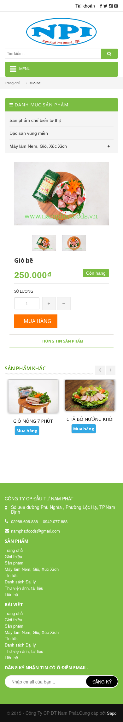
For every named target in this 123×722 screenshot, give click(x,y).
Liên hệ (11, 594)
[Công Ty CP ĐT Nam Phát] (61, 31)
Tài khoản (85, 6)
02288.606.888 (24, 521)
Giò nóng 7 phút (33, 421)
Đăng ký (102, 681)
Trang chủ (12, 82)
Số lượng (23, 291)
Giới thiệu (13, 556)
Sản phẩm (14, 563)
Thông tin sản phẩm (61, 341)
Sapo (111, 713)
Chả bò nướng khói (90, 419)
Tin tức (11, 575)
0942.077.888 (55, 521)
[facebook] (101, 6)
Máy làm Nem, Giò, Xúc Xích (32, 569)
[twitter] (105, 6)
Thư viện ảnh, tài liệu (24, 588)
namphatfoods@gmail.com (35, 531)
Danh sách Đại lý (20, 582)
